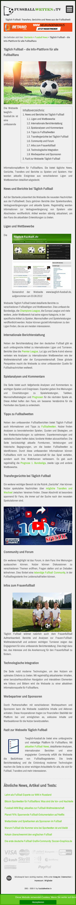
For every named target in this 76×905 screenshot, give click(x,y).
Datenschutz (66, 877)
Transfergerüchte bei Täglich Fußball (49, 136)
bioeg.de (56, 877)
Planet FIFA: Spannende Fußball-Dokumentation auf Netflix (34, 814)
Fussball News (41, 37)
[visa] (10, 852)
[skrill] (24, 859)
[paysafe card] (51, 852)
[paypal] (44, 867)
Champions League (30, 311)
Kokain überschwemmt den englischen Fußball (28, 834)
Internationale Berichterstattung (46, 123)
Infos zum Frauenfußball (43, 145)
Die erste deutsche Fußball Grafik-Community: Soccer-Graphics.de (38, 841)
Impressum (38, 880)
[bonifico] (10, 867)
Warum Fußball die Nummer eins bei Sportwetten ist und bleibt (36, 828)
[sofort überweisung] (38, 852)
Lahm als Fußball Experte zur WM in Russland (28, 795)
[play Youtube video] (38, 526)
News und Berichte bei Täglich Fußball (44, 114)
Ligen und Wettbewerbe (43, 119)
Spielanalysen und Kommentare (47, 128)
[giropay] (65, 852)
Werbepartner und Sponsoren (46, 154)
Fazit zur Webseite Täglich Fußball (42, 159)
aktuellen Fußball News (37, 746)
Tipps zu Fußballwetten (43, 132)
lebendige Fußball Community (49, 572)
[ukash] (10, 859)
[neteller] (65, 859)
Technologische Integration (44, 150)
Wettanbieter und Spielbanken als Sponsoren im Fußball (33, 821)
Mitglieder (48, 880)
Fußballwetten (48, 426)
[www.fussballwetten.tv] (34, 11)
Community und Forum (42, 141)
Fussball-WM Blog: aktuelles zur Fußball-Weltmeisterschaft (34, 808)
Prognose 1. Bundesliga (33, 463)
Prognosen (37, 397)
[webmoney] (51, 859)
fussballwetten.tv (45, 888)
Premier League (30, 351)
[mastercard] (24, 852)
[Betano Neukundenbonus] (38, 31)
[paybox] (38, 859)
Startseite (28, 37)
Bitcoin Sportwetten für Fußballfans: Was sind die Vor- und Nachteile (39, 801)
